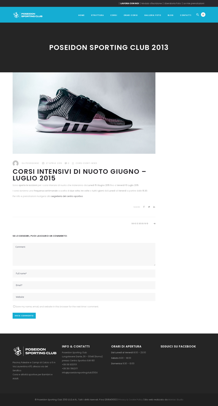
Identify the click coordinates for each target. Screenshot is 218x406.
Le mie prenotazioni (193, 3)
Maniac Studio (175, 399)
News (94, 163)
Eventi (87, 163)
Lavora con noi (129, 3)
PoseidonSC (32, 163)
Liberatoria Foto (172, 3)
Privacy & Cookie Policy (130, 399)
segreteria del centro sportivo (67, 196)
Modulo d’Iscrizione (151, 3)
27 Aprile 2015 (54, 163)
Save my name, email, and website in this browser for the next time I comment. (57, 306)
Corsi (79, 163)
